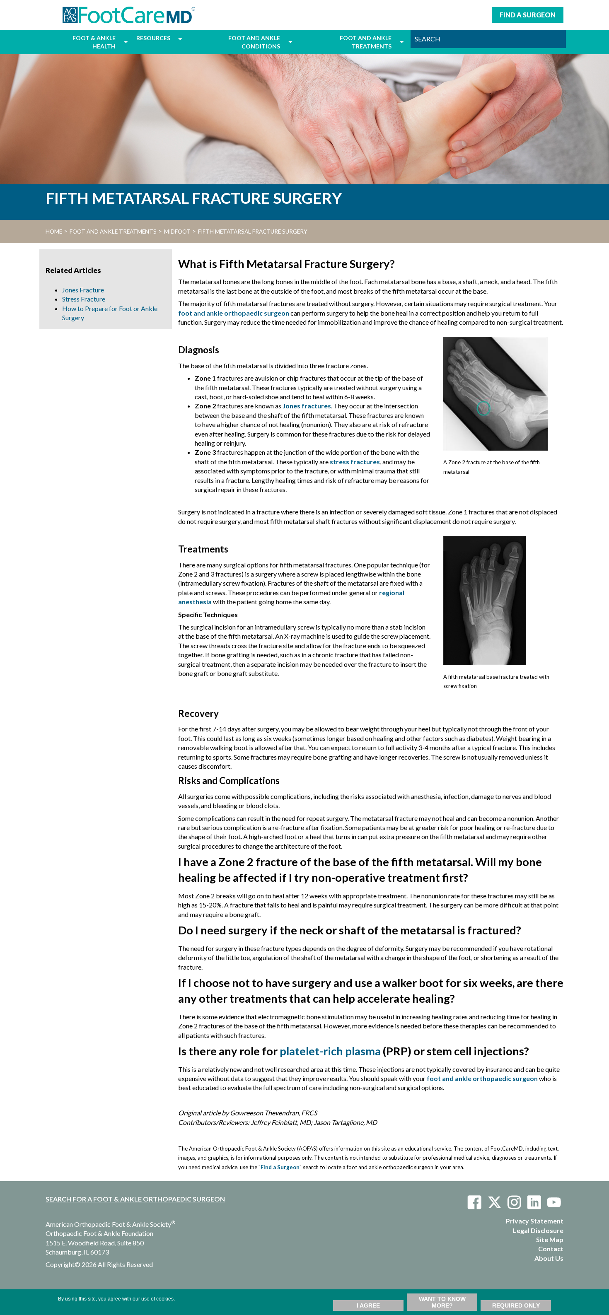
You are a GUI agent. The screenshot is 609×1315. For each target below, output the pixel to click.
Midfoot (177, 231)
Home (54, 231)
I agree (368, 1305)
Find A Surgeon (528, 15)
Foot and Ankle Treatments (113, 231)
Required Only (516, 1305)
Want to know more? (442, 1302)
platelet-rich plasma (330, 1051)
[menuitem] (83, 42)
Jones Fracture (83, 290)
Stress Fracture (83, 299)
